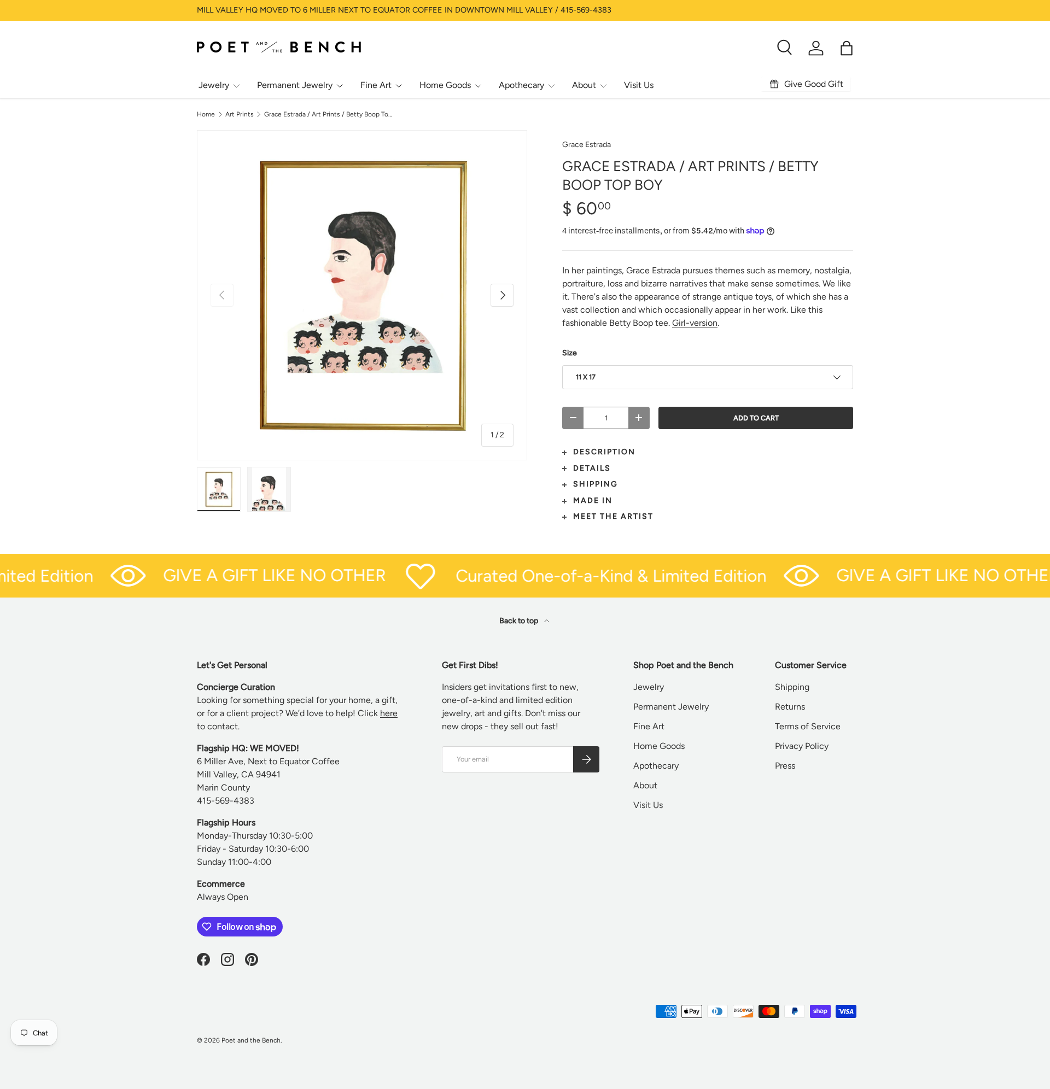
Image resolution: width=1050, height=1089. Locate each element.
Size (569, 353)
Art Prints (239, 114)
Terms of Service (808, 726)
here (389, 713)
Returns (790, 706)
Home (206, 114)
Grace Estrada (586, 144)
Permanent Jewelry (294, 85)
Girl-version (695, 323)
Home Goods (445, 85)
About (584, 85)
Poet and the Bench (251, 1040)
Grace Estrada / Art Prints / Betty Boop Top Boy (329, 114)
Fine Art (376, 85)
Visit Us (639, 85)
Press (785, 765)
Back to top (519, 620)
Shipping (792, 687)
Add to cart (756, 418)
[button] (847, 48)
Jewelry (214, 85)
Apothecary (521, 85)
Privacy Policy (802, 746)
